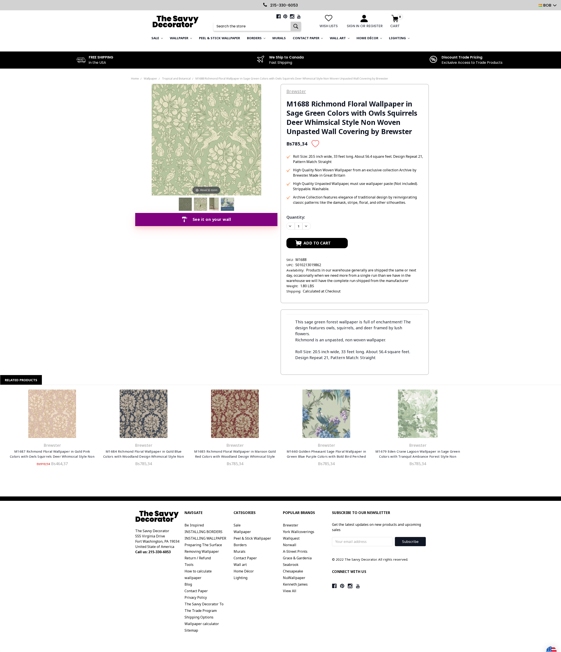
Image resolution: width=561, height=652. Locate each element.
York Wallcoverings (298, 531)
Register (374, 25)
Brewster (290, 525)
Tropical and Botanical (176, 78)
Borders (255, 38)
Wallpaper (179, 38)
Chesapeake (293, 571)
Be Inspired (194, 525)
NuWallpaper (294, 577)
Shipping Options (199, 617)
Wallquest (291, 538)
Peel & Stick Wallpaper (219, 38)
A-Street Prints (295, 551)
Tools (189, 564)
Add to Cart (52, 415)
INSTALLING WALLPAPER (205, 538)
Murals (279, 38)
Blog (188, 584)
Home (135, 78)
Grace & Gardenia (297, 558)
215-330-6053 (283, 5)
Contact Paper (306, 38)
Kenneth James (295, 584)
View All (289, 590)
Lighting (398, 38)
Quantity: (295, 217)
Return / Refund (198, 558)
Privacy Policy (196, 597)
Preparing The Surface (203, 544)
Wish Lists (329, 25)
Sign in (353, 25)
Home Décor (368, 38)
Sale (155, 38)
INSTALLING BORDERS (203, 531)
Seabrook (290, 564)
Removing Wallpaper (202, 551)
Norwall (289, 544)
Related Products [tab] (21, 380)
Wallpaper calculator (202, 623)
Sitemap (191, 630)
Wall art (338, 38)
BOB (547, 5)
